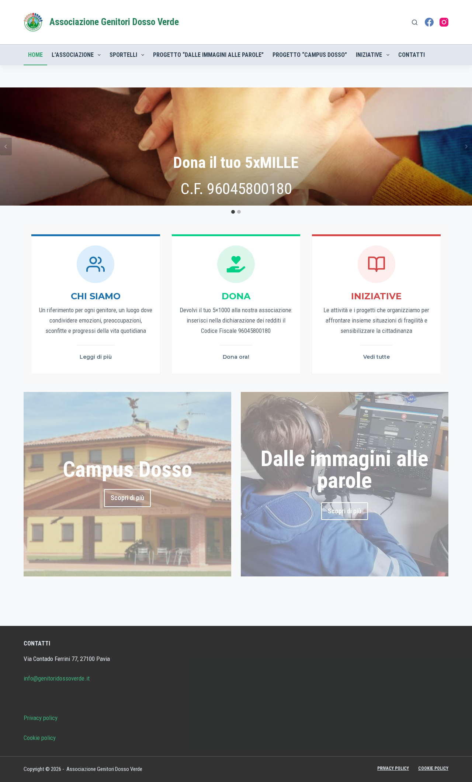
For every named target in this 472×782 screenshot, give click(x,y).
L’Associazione (73, 54)
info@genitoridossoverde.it (57, 678)
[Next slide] (466, 146)
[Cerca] (414, 22)
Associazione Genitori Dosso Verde (114, 22)
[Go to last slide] (6, 146)
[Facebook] (429, 22)
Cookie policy (40, 737)
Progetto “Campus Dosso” (310, 54)
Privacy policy (41, 717)
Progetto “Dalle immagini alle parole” (208, 54)
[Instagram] (444, 22)
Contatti (411, 54)
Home (35, 54)
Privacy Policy (393, 768)
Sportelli (123, 54)
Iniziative (369, 54)
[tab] (233, 212)
